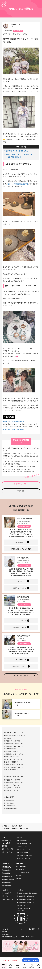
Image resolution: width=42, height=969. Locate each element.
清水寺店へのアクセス (19, 666)
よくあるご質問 (6, 893)
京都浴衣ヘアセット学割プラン (13, 782)
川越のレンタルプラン (23, 846)
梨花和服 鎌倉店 (6, 885)
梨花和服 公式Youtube (23, 908)
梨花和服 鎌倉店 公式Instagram (26, 902)
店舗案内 (6, 863)
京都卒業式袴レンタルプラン (13, 759)
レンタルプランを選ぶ (21, 676)
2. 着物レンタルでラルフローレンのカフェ (18, 154)
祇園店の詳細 (24, 565)
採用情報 (18, 878)
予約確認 (4, 846)
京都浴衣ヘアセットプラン (12, 780)
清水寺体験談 (18, 31)
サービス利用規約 (21, 866)
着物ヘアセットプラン (20, 34)
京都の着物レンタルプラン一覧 (13, 430)
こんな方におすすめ (19, 542)
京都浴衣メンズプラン (11, 790)
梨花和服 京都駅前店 (24, 518)
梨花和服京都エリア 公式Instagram (27, 893)
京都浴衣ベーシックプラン (12, 788)
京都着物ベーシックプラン (12, 738)
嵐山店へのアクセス (19, 627)
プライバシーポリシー (22, 872)
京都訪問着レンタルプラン (12, 751)
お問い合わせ (6, 896)
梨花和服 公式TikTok (23, 905)
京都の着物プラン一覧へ (31, 960)
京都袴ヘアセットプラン (11, 757)
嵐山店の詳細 (24, 605)
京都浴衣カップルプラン (11, 785)
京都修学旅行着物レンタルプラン (14, 736)
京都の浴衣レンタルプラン (24, 855)
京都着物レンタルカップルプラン (14, 746)
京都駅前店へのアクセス (19, 549)
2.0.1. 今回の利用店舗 (14, 157)
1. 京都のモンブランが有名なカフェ (16, 151)
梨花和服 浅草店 (6, 867)
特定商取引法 (20, 869)
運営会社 (18, 875)
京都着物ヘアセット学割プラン (13, 743)
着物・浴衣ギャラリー (8, 852)
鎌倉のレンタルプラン (23, 849)
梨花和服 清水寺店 (23, 636)
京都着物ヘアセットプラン (12, 741)
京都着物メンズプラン (11, 749)
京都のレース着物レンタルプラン (14, 764)
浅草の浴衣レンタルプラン (24, 852)
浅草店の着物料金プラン (24, 843)
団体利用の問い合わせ (8, 899)
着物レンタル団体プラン (11, 762)
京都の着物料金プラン (23, 840)
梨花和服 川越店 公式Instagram (26, 899)
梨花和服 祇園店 (23, 558)
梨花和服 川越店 (6, 882)
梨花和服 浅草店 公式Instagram (26, 896)
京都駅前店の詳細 (24, 526)
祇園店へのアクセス (19, 588)
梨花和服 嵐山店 (23, 597)
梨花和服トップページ (8, 840)
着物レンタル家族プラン (11, 770)
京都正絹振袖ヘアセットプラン (13, 754)
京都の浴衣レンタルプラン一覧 (13, 776)
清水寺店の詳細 (24, 644)
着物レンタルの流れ (7, 849)
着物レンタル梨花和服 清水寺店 (13, 421)
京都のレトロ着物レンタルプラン (14, 767)
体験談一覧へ (21, 491)
